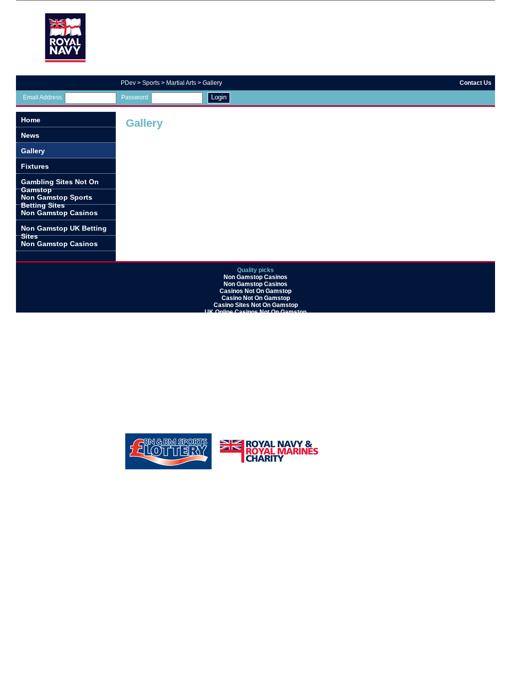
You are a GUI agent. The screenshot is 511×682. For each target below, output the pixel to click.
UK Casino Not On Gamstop (255, 353)
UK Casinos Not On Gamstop (256, 388)
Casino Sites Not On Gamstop (256, 305)
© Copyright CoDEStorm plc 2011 (450, 436)
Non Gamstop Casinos (59, 213)
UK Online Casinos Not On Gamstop (255, 312)
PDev (128, 82)
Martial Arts (181, 82)
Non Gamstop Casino (256, 395)
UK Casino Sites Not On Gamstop (255, 416)
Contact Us (476, 82)
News (30, 135)
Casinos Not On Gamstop (255, 291)
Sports (151, 82)
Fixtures (35, 166)
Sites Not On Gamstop (255, 319)
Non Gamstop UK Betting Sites (64, 230)
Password (134, 97)
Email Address (42, 97)
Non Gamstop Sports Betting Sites (56, 199)
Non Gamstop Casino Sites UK (255, 326)
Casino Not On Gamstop (256, 298)
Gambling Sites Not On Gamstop (60, 183)
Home (30, 120)
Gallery (33, 151)
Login (219, 97)
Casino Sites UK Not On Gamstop (255, 402)
